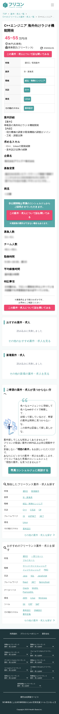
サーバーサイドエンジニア (35, 566)
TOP (5, 14)
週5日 (25, 491)
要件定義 (27, 614)
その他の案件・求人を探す (38, 535)
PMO (46, 570)
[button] (17, 646)
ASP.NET (32, 516)
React (25, 582)
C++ (27, 90)
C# (40, 510)
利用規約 (13, 634)
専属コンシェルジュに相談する (29, 470)
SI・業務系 (27, 497)
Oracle (26, 588)
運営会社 (45, 634)
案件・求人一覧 (17, 14)
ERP (30, 604)
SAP (37, 604)
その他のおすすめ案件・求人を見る (29, 341)
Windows (43, 598)
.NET (41, 516)
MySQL (35, 588)
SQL (32, 576)
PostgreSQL (28, 592)
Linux (27, 99)
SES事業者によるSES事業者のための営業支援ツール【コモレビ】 (29, 702)
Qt (24, 516)
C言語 (32, 510)
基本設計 (29, 108)
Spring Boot (44, 582)
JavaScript (42, 576)
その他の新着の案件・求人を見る (29, 373)
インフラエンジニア (32, 570)
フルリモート (29, 560)
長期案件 (35, 491)
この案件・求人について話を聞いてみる (28, 54)
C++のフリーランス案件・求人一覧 (18, 17)
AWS (25, 598)
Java (25, 576)
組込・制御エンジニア (35, 80)
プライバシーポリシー (29, 634)
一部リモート (37, 556)
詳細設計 (38, 610)
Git (24, 604)
